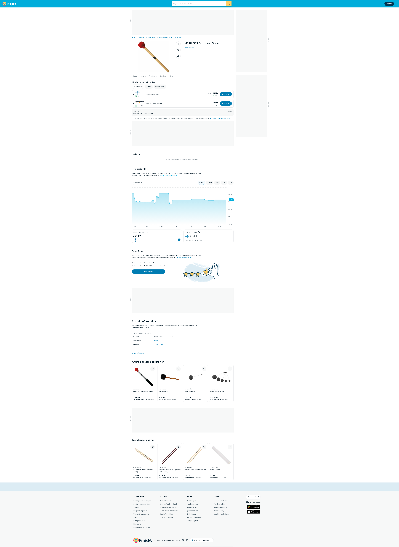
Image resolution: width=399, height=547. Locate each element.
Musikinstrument (151, 37)
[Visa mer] (133, 94)
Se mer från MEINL (138, 353)
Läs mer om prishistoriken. (169, 175)
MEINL (156, 341)
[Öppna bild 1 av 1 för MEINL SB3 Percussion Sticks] (154, 57)
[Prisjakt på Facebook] (182, 540)
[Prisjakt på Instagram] (187, 540)
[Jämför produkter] (178, 56)
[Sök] (229, 3)
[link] (144, 383)
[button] (178, 43)
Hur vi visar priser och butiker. (220, 118)
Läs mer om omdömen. (184, 257)
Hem (133, 37)
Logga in (389, 4)
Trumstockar (178, 37)
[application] (183, 207)
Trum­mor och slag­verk (165, 37)
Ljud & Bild (140, 37)
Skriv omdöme (190, 47)
